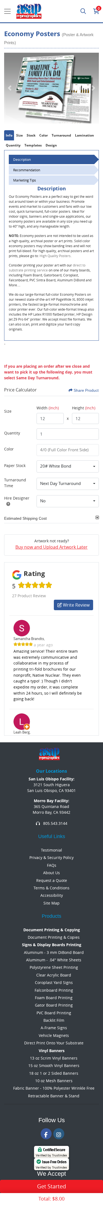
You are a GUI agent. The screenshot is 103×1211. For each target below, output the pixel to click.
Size (8, 411)
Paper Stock (15, 465)
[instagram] (58, 1133)
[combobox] (68, 466)
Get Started (51, 1186)
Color (9, 449)
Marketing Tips (24, 180)
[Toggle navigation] (7, 11)
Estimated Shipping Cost (25, 518)
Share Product (86, 390)
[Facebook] (46, 1133)
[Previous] (9, 88)
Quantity (12, 433)
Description (22, 159)
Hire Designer (16, 498)
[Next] (93, 88)
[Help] (7, 503)
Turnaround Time (15, 482)
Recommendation (26, 170)
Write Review (76, 605)
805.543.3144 (54, 823)
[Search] (83, 11)
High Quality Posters (55, 256)
